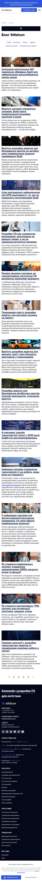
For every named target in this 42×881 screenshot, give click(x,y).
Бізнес (25, 42)
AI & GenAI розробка (9, 781)
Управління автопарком (10, 815)
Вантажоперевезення (9, 827)
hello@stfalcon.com (9, 718)
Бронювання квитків (9, 836)
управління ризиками (11, 485)
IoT (10, 749)
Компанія (5, 855)
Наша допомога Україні (28, 46)
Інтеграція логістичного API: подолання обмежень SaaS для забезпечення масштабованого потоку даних (20, 73)
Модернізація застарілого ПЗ (12, 793)
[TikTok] (18, 731)
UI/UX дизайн (7, 778)
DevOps (4, 787)
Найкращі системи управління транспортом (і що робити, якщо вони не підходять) (20, 472)
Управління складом (9, 821)
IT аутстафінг (6, 800)
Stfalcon (4, 23)
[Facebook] (3, 731)
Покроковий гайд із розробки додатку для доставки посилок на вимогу (19, 315)
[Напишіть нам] (29, 10)
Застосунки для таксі (9, 842)
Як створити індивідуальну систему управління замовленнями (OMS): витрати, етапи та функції (20, 568)
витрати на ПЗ (15, 760)
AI (2, 749)
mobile (19, 749)
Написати (6, 865)
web (13, 749)
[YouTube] (22, 731)
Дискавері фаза (7, 772)
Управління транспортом (11, 839)
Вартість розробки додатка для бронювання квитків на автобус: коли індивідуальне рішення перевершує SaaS (20, 152)
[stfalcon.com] (7, 10)
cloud (6, 749)
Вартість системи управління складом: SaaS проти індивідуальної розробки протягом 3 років (19, 112)
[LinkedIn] (11, 731)
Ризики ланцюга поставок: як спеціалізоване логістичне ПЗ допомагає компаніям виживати (20, 276)
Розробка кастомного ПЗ (11, 775)
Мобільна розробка (9, 790)
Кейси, (4, 745)
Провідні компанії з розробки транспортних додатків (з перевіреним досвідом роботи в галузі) (20, 646)
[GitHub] (14, 731)
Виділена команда (8, 797)
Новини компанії (11, 46)
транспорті (24, 742)
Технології (16, 42)
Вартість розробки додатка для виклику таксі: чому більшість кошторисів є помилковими (20, 354)
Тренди (32, 42)
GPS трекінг (6, 845)
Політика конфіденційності (23, 878)
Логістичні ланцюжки (10, 812)
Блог (3, 858)
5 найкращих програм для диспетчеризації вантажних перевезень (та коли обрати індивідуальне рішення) (18, 519)
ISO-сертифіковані (8, 755)
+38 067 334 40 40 (8, 712)
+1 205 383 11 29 (8, 710)
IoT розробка (6, 784)
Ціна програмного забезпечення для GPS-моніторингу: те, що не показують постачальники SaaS (21, 195)
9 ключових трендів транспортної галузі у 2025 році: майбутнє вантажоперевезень (21, 435)
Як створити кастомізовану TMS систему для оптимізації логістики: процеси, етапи (20, 608)
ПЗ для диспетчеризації (10, 818)
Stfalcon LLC (12, 873)
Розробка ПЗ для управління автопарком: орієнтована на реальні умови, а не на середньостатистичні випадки (19, 237)
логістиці (15, 742)
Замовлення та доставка (10, 824)
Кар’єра (4, 861)
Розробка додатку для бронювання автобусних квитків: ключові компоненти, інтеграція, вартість (21, 394)
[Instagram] (7, 731)
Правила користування (8, 878)
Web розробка (7, 803)
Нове (9, 42)
